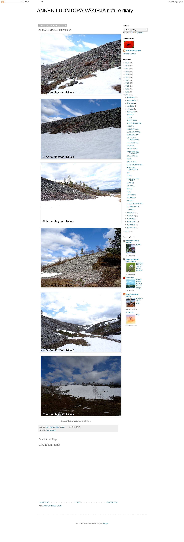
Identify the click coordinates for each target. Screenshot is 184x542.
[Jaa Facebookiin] (77, 427)
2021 (127, 77)
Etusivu (77, 502)
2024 (127, 68)
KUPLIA (129, 189)
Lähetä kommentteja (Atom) (52, 506)
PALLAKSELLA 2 (133, 142)
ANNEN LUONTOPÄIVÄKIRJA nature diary (85, 10)
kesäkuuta (131, 213)
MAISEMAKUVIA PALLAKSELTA (133, 152)
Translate (140, 33)
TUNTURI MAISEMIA (134, 123)
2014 (127, 231)
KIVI (128, 172)
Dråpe (138, 315)
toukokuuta (131, 216)
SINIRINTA (130, 145)
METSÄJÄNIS (131, 162)
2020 (127, 80)
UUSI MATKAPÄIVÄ (133, 132)
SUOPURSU (131, 197)
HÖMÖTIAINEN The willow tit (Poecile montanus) (139, 266)
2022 (127, 74)
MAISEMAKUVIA (132, 129)
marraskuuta (131, 100)
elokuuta (130, 109)
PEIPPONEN (131, 195)
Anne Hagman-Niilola (133, 50)
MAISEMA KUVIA (133, 135)
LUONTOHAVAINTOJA (134, 165)
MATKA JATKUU (132, 148)
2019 (127, 83)
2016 (127, 92)
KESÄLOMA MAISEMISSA (132, 168)
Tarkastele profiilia (129, 54)
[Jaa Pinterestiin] (79, 427)
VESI (128, 192)
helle (48, 430)
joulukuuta (131, 97)
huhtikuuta (131, 219)
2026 (127, 63)
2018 (127, 86)
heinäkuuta (131, 112)
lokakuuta (130, 103)
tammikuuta (131, 227)
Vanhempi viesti (112, 502)
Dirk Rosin (129, 313)
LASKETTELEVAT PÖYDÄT (133, 179)
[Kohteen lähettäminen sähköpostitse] (70, 427)
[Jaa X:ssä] (75, 427)
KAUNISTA (130, 186)
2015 (127, 95)
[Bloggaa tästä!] (72, 427)
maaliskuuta (131, 221)
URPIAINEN (131, 209)
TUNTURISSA (132, 120)
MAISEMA (130, 183)
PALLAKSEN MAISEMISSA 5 (133, 138)
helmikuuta (131, 224)
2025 (127, 66)
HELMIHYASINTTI (133, 206)
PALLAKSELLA (132, 156)
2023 (127, 71)
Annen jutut (130, 278)
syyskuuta (130, 106)
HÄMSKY (130, 200)
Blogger (105, 523)
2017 (127, 89)
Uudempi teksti (44, 502)
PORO (129, 159)
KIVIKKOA (130, 114)
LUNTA (129, 117)
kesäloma (53, 430)
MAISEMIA (130, 126)
